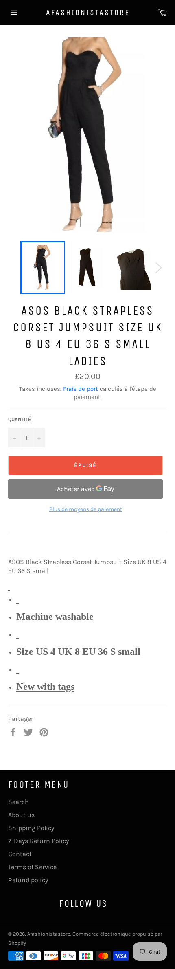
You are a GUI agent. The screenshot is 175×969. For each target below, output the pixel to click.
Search (18, 802)
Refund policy (28, 880)
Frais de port (80, 388)
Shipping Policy (31, 828)
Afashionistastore (87, 12)
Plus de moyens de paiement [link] (85, 509)
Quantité (19, 419)
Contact (20, 854)
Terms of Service (32, 867)
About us (21, 815)
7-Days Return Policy (38, 841)
